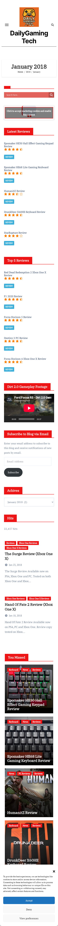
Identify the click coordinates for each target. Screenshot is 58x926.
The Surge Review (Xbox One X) (29, 556)
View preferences (29, 918)
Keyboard (13, 669)
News (25, 669)
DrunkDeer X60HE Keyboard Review (23, 862)
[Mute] (44, 419)
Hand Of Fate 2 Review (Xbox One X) (29, 606)
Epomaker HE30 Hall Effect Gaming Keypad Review (25, 704)
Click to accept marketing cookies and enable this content (29, 112)
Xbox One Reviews (28, 542)
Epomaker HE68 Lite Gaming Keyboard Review (28, 758)
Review (9, 157)
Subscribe (13, 472)
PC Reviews (24, 773)
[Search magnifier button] (51, 95)
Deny (29, 909)
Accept (29, 900)
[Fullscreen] (50, 419)
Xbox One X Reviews (16, 547)
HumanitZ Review (22, 812)
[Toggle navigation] (7, 25)
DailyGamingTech (29, 37)
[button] (52, 869)
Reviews (10, 542)
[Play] (8, 419)
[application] (29, 408)
